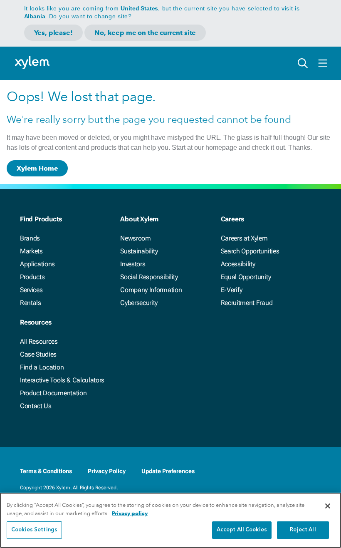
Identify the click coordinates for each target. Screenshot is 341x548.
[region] (170, 520)
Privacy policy (130, 513)
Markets (31, 251)
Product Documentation (53, 393)
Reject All (303, 530)
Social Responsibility (149, 277)
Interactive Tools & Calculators (62, 380)
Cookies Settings (34, 530)
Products (32, 277)
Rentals (30, 303)
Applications (37, 264)
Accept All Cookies (242, 530)
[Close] (328, 506)
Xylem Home (37, 168)
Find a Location (42, 367)
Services (31, 290)
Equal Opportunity (246, 277)
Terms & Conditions (46, 471)
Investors (132, 264)
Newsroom (135, 238)
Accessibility (238, 264)
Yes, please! (53, 33)
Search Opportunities (250, 251)
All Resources (39, 341)
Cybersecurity (139, 303)
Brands (30, 238)
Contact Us (36, 406)
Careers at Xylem (244, 238)
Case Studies (38, 354)
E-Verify (231, 290)
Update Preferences (168, 471)
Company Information (151, 290)
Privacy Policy (107, 471)
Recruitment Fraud (247, 303)
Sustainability (139, 251)
